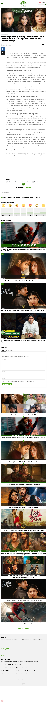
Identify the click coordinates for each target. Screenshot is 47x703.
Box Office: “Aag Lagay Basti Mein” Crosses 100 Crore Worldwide (23, 484)
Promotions (13, 681)
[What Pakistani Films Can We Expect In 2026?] (23, 566)
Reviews (3, 278)
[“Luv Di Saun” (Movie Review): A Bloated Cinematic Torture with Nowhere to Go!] (23, 519)
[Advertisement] (26, 49)
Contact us (37, 681)
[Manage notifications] (2, 701)
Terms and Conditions (29, 681)
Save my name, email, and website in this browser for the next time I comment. (19, 381)
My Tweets (3, 655)
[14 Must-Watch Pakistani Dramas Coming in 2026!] (23, 404)
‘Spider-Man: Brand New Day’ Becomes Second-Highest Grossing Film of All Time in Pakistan (23, 250)
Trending (2, 223)
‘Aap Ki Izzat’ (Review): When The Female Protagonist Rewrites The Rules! (22, 311)
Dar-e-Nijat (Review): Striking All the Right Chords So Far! (18, 281)
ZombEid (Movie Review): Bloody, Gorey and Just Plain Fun (23, 507)
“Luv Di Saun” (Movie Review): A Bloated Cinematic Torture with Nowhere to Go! (23, 530)
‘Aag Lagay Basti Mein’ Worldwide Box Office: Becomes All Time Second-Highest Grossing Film (23, 554)
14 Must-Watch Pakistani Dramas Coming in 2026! (23, 415)
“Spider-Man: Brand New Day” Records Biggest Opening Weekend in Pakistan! (23, 623)
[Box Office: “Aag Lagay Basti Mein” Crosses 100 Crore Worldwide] (23, 473)
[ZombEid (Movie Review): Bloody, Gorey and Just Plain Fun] (23, 496)
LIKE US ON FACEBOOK (23, 628)
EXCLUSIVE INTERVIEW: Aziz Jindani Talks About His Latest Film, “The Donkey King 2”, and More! (23, 341)
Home (8, 681)
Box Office (3, 247)
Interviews (3, 338)
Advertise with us (20, 681)
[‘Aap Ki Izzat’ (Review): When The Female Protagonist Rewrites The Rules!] (23, 296)
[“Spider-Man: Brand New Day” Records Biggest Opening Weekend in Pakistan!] (23, 612)
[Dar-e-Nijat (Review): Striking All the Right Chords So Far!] (23, 266)
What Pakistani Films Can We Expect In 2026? (23, 577)
